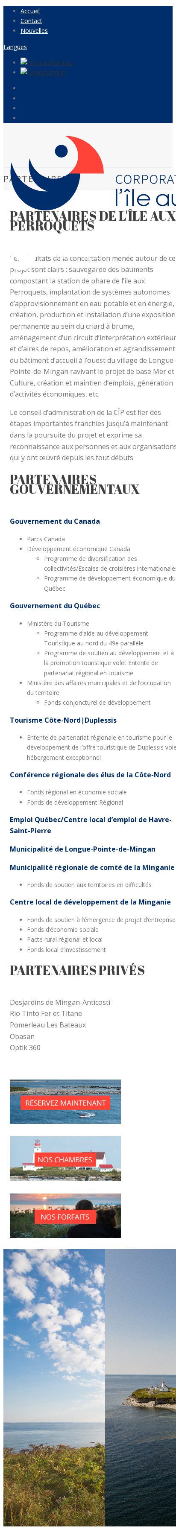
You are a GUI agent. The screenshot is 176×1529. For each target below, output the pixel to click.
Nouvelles (34, 30)
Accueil (30, 11)
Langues (15, 47)
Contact (31, 21)
